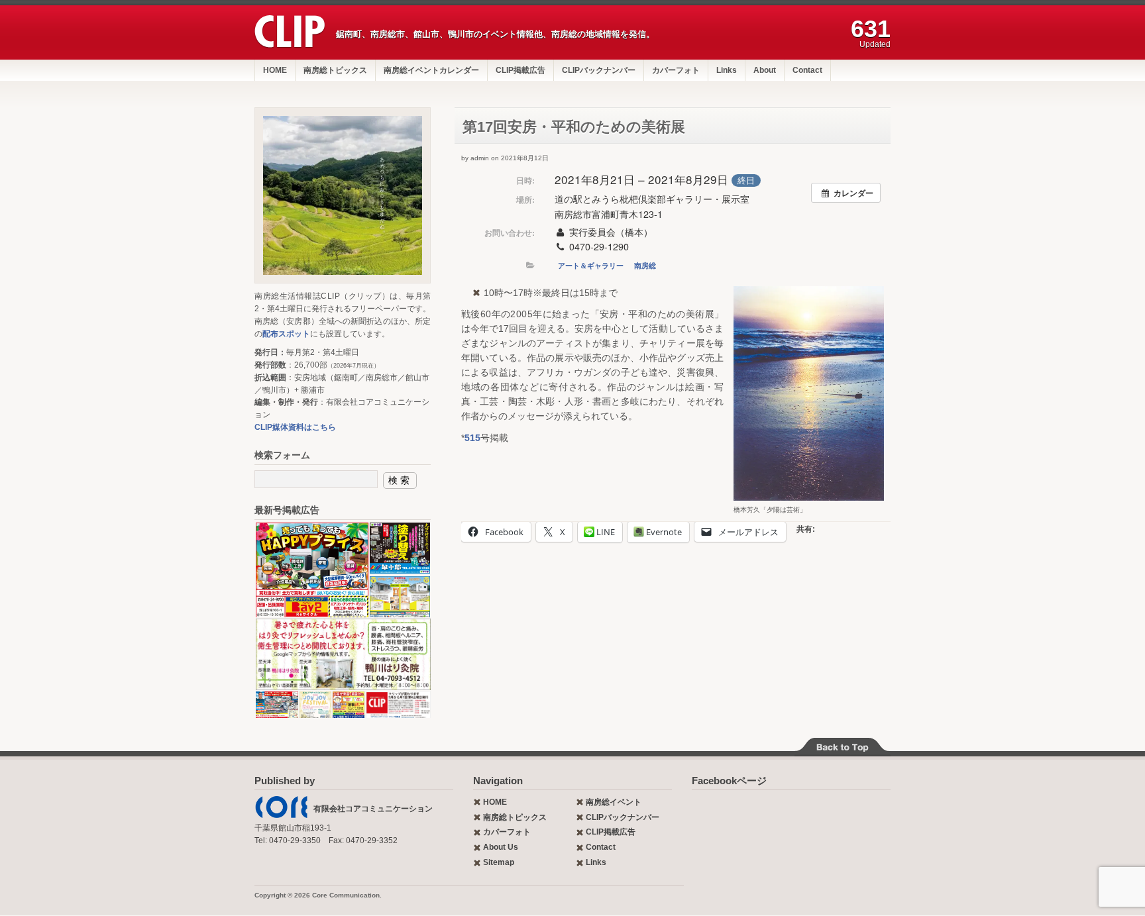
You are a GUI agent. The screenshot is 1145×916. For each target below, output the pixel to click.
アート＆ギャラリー (591, 265)
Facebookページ (729, 780)
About (764, 70)
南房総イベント (613, 802)
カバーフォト (676, 70)
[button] (311, 570)
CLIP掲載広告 (520, 70)
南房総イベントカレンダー (431, 70)
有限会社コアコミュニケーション (373, 808)
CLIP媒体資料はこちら (295, 427)
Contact (807, 70)
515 (472, 438)
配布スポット (286, 333)
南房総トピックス (335, 70)
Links (726, 70)
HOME (275, 70)
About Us (500, 847)
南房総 (645, 265)
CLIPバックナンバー (598, 70)
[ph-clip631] (342, 195)
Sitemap (498, 862)
